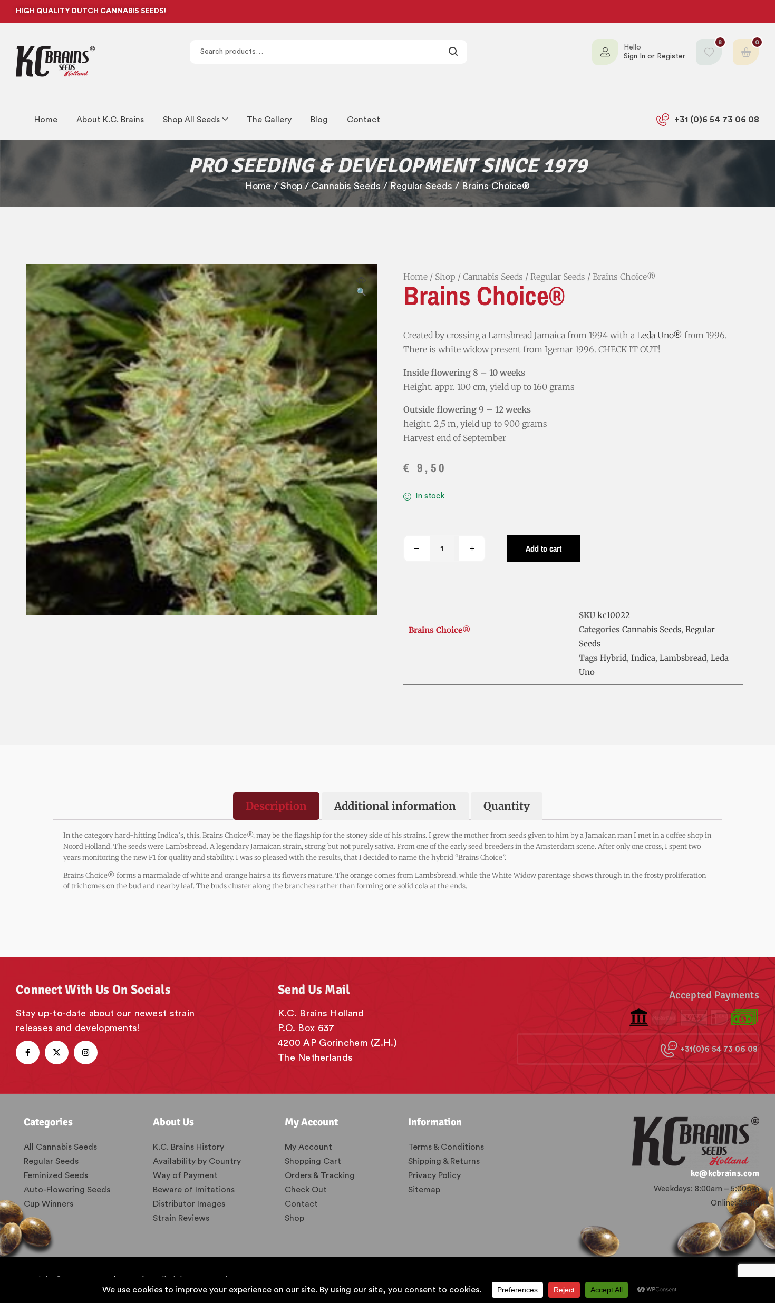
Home (258, 186)
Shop (291, 186)
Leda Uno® (659, 335)
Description (276, 805)
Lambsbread (683, 658)
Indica (643, 658)
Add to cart (543, 548)
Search (453, 52)
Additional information (395, 805)
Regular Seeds (421, 186)
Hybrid (613, 658)
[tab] (276, 806)
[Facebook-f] (28, 1052)
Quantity (506, 805)
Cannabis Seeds (346, 186)
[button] (361, 287)
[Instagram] (86, 1052)
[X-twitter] (57, 1052)
